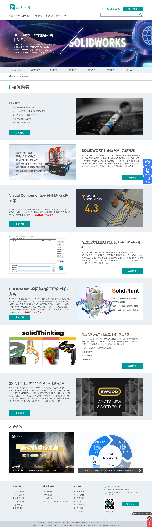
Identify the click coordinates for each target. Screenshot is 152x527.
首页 (21, 76)
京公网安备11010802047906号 (102, 522)
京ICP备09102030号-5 (80, 522)
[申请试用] (147, 180)
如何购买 (27, 76)
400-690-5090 (112, 8)
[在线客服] (147, 163)
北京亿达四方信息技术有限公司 (20, 7)
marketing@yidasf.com (118, 489)
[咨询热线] (147, 171)
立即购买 (132, 8)
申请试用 (132, 177)
